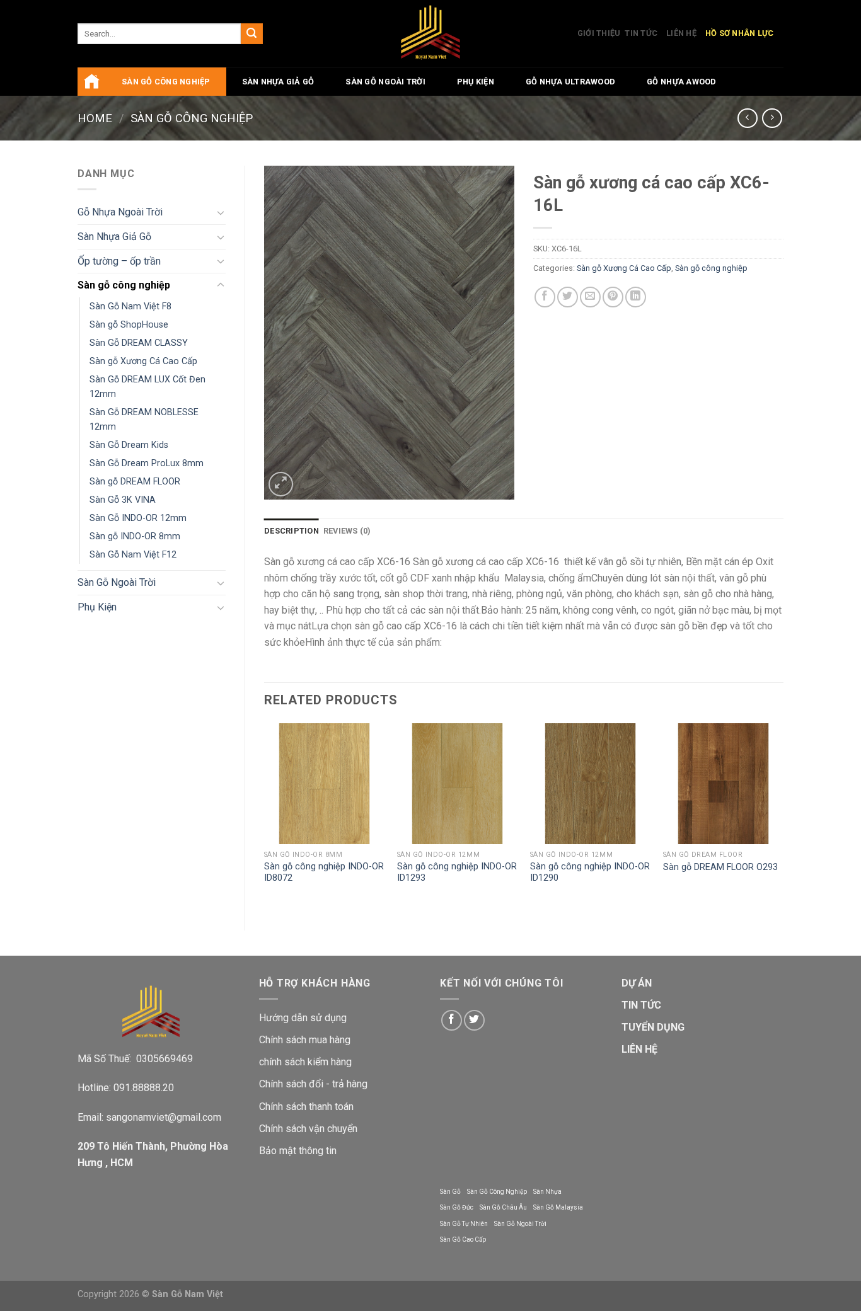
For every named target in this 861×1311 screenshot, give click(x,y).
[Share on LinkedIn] (635, 297)
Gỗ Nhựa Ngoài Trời (120, 212)
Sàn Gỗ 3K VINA (123, 500)
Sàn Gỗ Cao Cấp (463, 1239)
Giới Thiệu (599, 33)
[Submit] (251, 34)
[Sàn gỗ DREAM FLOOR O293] (723, 783)
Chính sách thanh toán (306, 1107)
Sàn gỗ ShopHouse (129, 324)
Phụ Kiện (475, 81)
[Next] (782, 816)
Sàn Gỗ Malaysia (558, 1207)
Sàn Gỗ (450, 1191)
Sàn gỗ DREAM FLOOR (135, 481)
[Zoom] (281, 484)
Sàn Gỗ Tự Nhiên (464, 1223)
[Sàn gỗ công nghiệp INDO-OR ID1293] (457, 783)
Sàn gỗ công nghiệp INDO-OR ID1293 (457, 872)
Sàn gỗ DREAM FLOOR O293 (720, 867)
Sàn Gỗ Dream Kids (129, 445)
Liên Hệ (681, 33)
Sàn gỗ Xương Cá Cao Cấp (143, 361)
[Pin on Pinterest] (613, 297)
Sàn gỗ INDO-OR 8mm (135, 536)
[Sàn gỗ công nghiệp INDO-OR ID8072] (324, 783)
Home (95, 118)
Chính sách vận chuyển (308, 1129)
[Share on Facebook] (545, 297)
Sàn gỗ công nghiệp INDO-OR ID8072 (324, 872)
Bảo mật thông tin (298, 1151)
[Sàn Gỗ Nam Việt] (431, 33)
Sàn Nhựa (547, 1191)
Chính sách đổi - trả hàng (313, 1084)
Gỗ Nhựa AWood (681, 81)
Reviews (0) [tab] (347, 530)
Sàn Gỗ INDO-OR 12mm (138, 518)
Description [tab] (291, 530)
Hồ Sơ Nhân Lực (739, 33)
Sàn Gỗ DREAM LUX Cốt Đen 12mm (147, 386)
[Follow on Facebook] (451, 1020)
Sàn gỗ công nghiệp (166, 81)
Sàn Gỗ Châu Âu (503, 1207)
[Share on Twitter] (567, 297)
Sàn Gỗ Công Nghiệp (497, 1191)
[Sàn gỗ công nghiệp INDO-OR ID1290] (590, 783)
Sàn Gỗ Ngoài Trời (385, 81)
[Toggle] (221, 212)
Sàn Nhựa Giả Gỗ (278, 81)
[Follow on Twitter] (474, 1020)
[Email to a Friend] (590, 297)
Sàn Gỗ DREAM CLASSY (139, 343)
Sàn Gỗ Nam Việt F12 (133, 554)
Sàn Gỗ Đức (456, 1207)
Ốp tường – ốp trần (119, 261)
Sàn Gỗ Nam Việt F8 (130, 306)
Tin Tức (641, 33)
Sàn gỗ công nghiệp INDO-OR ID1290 (590, 872)
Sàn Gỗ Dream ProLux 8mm (147, 463)
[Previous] (264, 816)
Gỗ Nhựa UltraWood (570, 81)
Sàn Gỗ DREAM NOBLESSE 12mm (144, 419)
